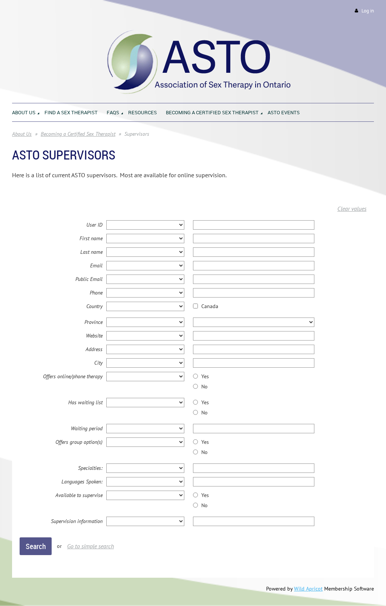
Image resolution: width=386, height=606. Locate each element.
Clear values (351, 208)
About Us (22, 133)
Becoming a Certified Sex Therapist (78, 133)
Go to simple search (90, 546)
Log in (367, 11)
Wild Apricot (308, 588)
